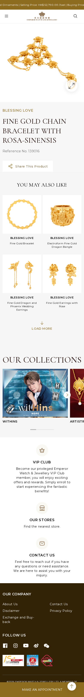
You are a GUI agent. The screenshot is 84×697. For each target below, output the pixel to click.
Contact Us (59, 604)
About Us (10, 604)
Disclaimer (11, 611)
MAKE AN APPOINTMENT (42, 690)
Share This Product (31, 166)
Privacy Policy (61, 611)
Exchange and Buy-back (18, 619)
